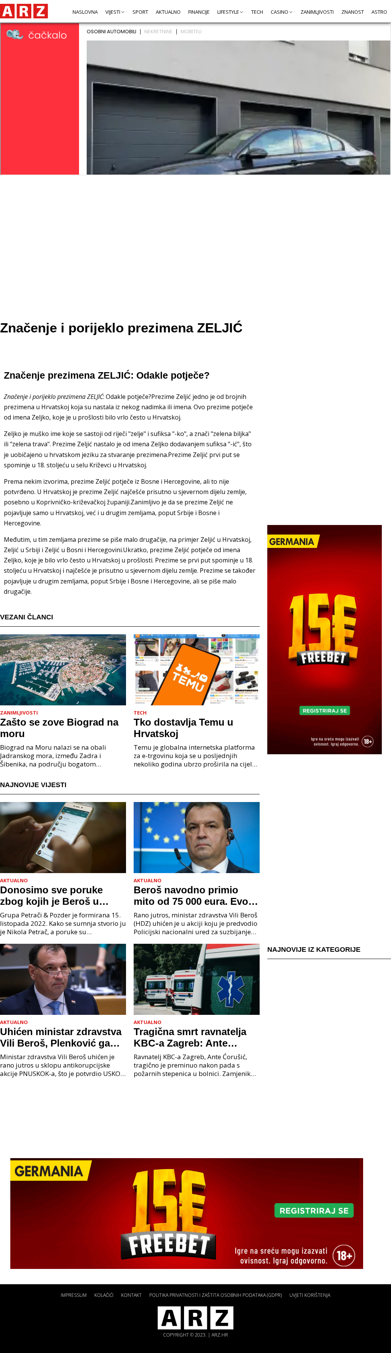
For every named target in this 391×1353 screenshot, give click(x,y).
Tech (257, 11)
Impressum (74, 1295)
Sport (140, 11)
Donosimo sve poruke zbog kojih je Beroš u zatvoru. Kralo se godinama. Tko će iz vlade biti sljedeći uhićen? (60, 895)
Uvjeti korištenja (309, 1295)
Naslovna (85, 11)
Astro (379, 11)
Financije (199, 11)
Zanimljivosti (317, 11)
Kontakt (131, 1295)
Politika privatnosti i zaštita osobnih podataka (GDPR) (215, 1295)
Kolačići (103, 1295)
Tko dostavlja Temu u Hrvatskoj (183, 727)
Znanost (352, 11)
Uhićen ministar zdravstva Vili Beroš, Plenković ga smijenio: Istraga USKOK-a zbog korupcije (62, 1037)
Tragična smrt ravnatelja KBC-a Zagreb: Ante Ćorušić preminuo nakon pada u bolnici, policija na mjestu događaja (193, 1037)
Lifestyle (228, 11)
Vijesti (112, 11)
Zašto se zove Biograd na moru (59, 727)
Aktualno (168, 11)
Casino (279, 11)
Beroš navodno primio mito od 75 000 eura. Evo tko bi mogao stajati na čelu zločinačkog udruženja (191, 895)
